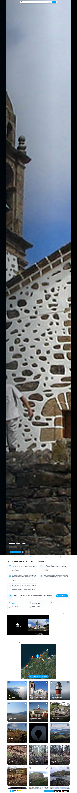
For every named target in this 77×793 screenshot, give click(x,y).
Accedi (54, 2)
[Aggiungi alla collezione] (23, 552)
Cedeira (13, 603)
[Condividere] (29, 552)
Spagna (11, 540)
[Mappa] (26, 552)
